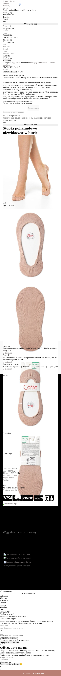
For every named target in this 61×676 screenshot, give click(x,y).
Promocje (7, 408)
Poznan (3, 603)
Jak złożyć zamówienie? (14, 378)
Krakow (3, 605)
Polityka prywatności (12, 403)
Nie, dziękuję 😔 (15, 664)
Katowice (4, 600)
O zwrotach (7, 369)
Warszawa (4, 598)
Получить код (33, 108)
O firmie (6, 436)
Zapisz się (4, 664)
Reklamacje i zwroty (12, 393)
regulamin (16, 63)
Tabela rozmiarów (11, 413)
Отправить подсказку (9, 638)
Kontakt (6, 466)
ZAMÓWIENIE (21, 616)
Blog (5, 446)
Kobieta (6, 56)
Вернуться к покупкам (9, 642)
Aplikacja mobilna (11, 451)
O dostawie (7, 353)
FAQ (5, 418)
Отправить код (30, 24)
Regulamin (8, 398)
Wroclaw (3, 607)
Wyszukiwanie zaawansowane (16, 461)
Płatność (6, 383)
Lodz (2, 610)
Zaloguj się (7, 35)
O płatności (7, 362)
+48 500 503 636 (10, 475)
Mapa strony (8, 456)
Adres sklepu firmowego (14, 441)
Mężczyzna (7, 58)
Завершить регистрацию (13, 112)
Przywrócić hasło (10, 72)
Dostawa (7, 388)
